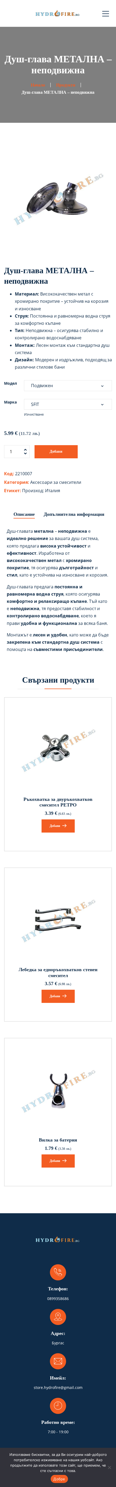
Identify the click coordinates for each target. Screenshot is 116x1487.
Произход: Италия (41, 491)
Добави (56, 451)
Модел (10, 383)
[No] (109, 1467)
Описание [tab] (24, 514)
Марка (10, 402)
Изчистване (34, 414)
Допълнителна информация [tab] (74, 514)
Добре (59, 1479)
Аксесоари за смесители (55, 482)
